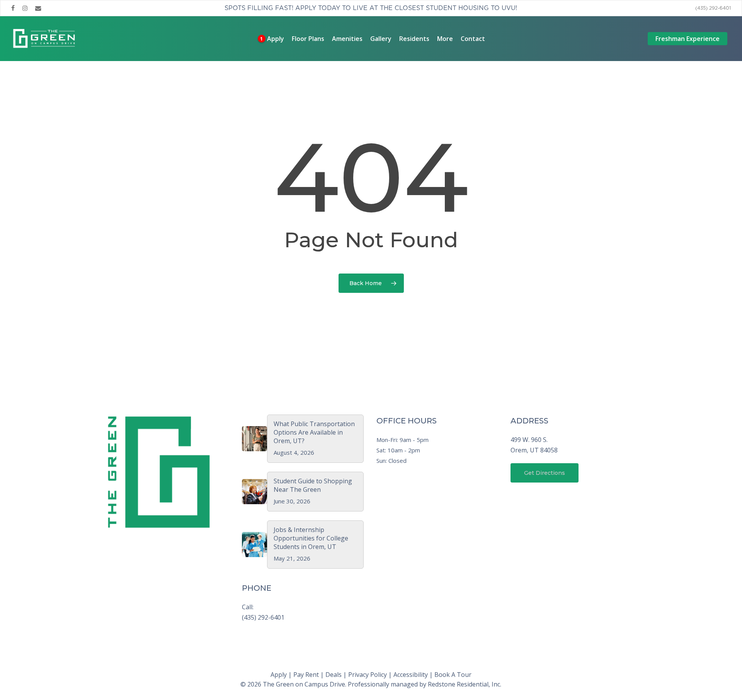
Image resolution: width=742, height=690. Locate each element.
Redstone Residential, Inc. (464, 684)
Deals (333, 674)
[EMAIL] (38, 8)
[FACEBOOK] (13, 8)
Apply (279, 674)
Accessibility (410, 674)
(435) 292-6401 (263, 617)
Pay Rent (306, 674)
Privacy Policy (367, 674)
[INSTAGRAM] (24, 8)
